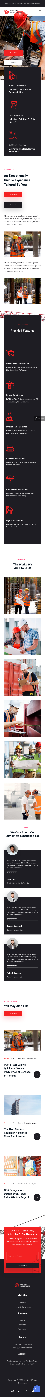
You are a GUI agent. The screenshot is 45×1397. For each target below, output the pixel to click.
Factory (10, 680)
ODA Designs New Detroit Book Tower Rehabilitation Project (16, 1193)
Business (7, 1058)
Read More (12, 611)
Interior (23, 598)
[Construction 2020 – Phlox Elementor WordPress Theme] (13, 12)
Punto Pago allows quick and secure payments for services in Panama (17, 1070)
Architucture (12, 639)
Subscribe (22, 1266)
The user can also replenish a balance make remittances (15, 1132)
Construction (13, 598)
